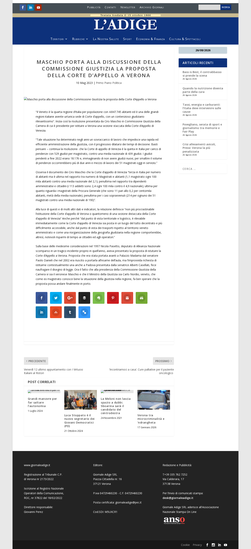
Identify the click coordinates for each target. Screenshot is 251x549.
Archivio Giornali (152, 7)
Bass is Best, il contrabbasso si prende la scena (202, 73)
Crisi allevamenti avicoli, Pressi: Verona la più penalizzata (199, 147)
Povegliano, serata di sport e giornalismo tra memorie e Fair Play (202, 128)
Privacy (197, 545)
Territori (57, 39)
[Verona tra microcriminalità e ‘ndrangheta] (153, 400)
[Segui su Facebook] (23, 7)
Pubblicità (93, 7)
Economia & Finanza (150, 39)
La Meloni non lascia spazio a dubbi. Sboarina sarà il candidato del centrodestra (116, 406)
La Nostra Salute (106, 39)
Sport (127, 39)
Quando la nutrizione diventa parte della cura (203, 90)
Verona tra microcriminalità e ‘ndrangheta (151, 418)
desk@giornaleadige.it (178, 498)
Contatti (110, 7)
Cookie (185, 545)
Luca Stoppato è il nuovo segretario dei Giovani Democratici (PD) (79, 420)
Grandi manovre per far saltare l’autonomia (42, 402)
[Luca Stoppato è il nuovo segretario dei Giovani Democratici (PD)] (80, 400)
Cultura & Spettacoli (185, 39)
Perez (39, 512)
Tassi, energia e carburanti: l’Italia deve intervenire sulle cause (202, 108)
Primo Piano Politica (109, 83)
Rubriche (78, 39)
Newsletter (127, 7)
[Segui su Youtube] (38, 7)
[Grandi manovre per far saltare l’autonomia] (44, 391)
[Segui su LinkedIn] (30, 7)
